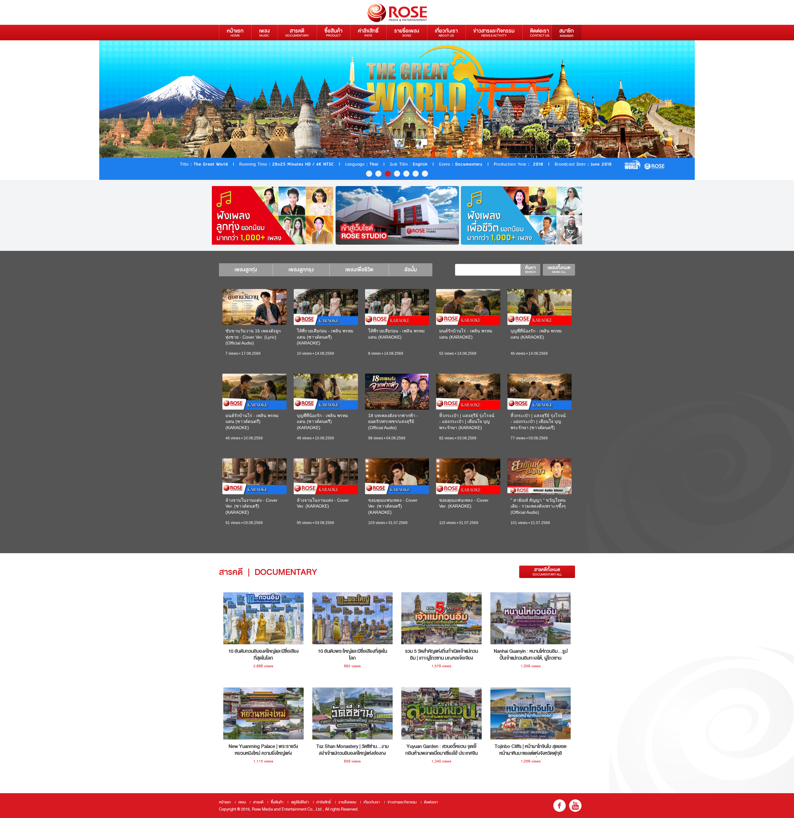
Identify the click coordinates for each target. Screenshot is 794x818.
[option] (397, 110)
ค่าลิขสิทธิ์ (368, 32)
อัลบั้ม (410, 269)
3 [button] (388, 174)
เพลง (264, 32)
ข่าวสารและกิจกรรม (494, 32)
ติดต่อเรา (539, 32)
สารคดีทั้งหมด (547, 571)
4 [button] (397, 174)
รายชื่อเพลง (406, 32)
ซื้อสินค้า (333, 32)
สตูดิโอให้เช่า (300, 802)
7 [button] (425, 174)
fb (559, 805)
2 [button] (378, 174)
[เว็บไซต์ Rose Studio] (397, 215)
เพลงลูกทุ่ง (245, 269)
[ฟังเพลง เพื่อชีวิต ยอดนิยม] (522, 215)
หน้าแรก (235, 32)
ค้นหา (530, 269)
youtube (575, 805)
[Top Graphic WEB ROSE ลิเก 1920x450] (397, 110)
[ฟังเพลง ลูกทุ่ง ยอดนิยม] (272, 215)
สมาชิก (566, 32)
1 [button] (369, 174)
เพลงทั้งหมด (558, 269)
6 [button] (416, 174)
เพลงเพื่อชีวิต (359, 269)
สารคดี (297, 32)
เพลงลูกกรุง (301, 269)
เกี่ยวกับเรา (446, 32)
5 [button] (406, 174)
